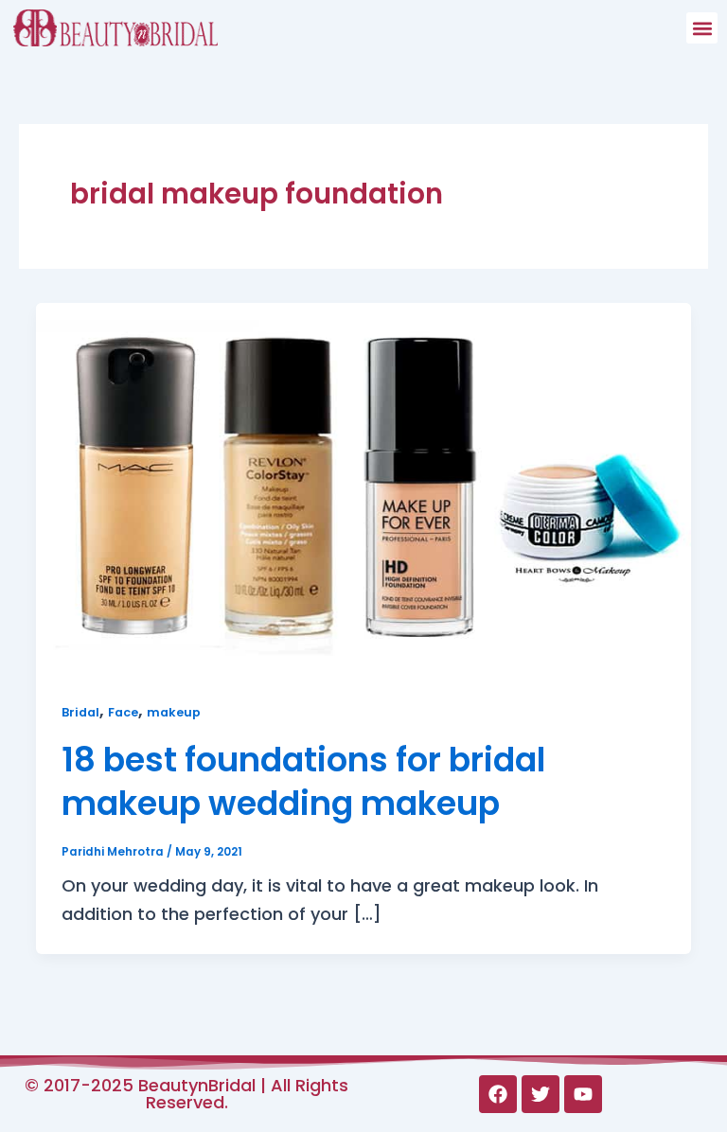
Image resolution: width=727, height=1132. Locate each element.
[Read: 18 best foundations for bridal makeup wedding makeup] (363, 485)
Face (123, 712)
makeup (174, 712)
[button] (702, 28)
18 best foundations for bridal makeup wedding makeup (303, 781)
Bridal (80, 712)
